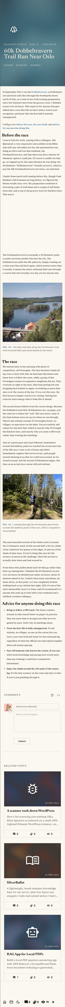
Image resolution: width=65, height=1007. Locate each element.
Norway (35, 65)
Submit (22, 741)
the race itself (40, 124)
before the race (24, 124)
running (22, 65)
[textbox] (37, 721)
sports (8, 65)
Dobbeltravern (39, 92)
